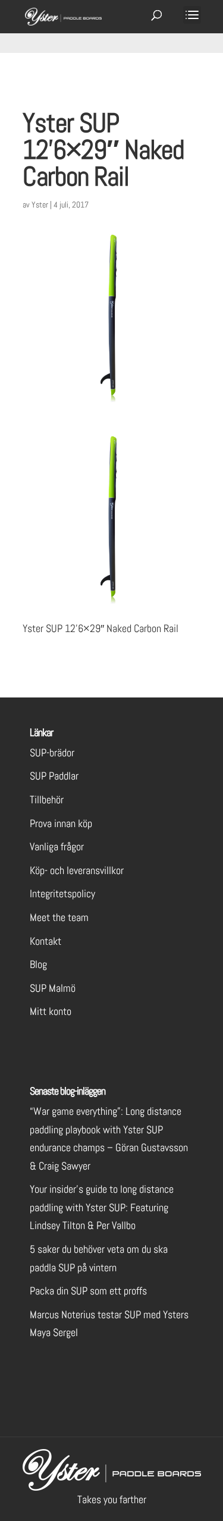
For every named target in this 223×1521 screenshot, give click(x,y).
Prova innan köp (61, 823)
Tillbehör (47, 799)
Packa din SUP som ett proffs (88, 1290)
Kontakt (45, 941)
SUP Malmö (53, 988)
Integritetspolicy (62, 893)
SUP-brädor (52, 752)
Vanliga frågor (57, 846)
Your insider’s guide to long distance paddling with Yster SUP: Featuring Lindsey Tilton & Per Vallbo (102, 1207)
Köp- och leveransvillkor (77, 870)
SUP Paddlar (54, 776)
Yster (40, 204)
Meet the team (59, 917)
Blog (38, 964)
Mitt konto (50, 1011)
